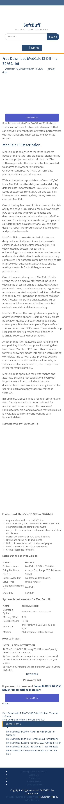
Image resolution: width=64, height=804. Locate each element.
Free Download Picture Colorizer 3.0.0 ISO (23, 719)
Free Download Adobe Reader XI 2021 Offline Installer (33, 742)
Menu (35, 48)
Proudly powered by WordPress (22, 796)
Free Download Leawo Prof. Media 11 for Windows (32, 746)
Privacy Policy (34, 781)
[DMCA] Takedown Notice (34, 771)
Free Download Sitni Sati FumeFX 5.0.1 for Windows (32, 738)
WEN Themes (32, 800)
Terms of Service (34, 784)
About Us (34, 774)
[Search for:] (32, 36)
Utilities (6, 703)
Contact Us (34, 778)
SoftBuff (32, 25)
